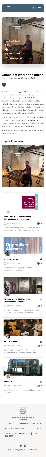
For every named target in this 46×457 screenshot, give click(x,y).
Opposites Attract (11, 259)
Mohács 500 (9, 382)
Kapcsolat (37, 423)
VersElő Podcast (11, 342)
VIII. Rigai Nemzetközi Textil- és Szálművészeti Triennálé (17, 300)
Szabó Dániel (14, 41)
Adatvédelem (23, 423)
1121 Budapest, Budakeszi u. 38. (18, 433)
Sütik (39, 428)
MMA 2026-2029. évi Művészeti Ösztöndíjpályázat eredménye (17, 218)
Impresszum (10, 423)
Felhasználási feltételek (14, 428)
